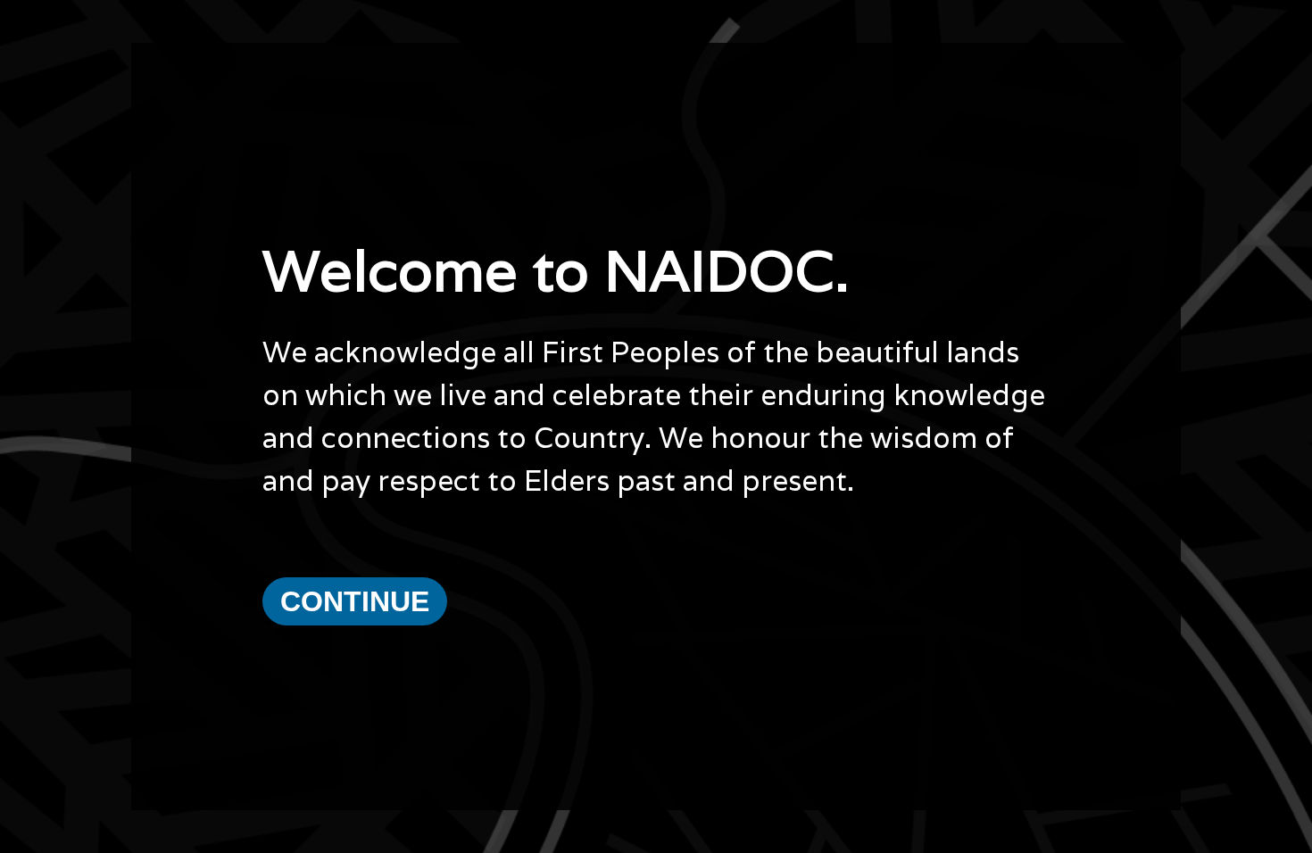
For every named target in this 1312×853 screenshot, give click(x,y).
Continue (354, 601)
